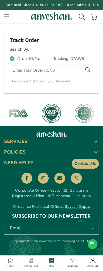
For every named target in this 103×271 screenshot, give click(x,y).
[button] (7, 17)
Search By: (19, 49)
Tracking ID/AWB (68, 58)
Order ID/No (28, 58)
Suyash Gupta (77, 206)
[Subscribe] (93, 228)
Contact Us (85, 163)
